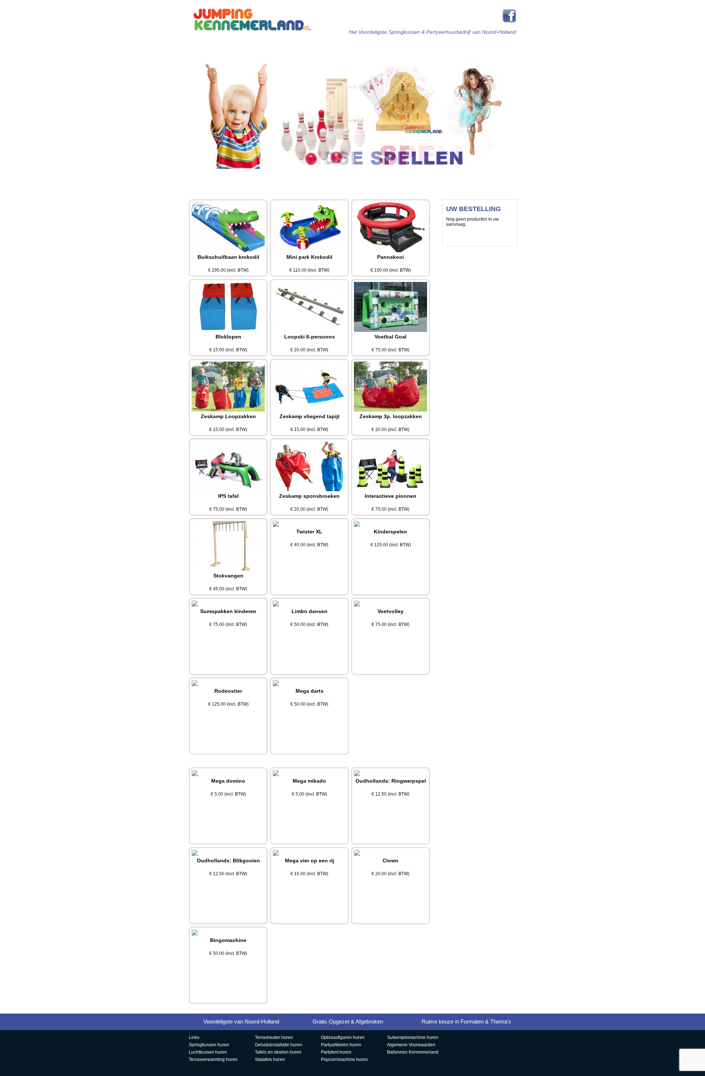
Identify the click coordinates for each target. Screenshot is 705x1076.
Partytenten (433, 46)
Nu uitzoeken (480, 236)
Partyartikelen (487, 46)
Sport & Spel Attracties (379, 47)
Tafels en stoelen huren (278, 1052)
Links (194, 1037)
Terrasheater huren (274, 1037)
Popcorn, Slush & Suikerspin (268, 178)
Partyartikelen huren (341, 1044)
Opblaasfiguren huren (343, 1037)
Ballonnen (376, 177)
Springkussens (271, 46)
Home (226, 46)
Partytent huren (336, 1052)
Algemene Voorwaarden (411, 1044)
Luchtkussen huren (208, 1052)
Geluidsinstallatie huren (278, 1044)
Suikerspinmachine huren (412, 1037)
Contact (483, 177)
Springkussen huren (209, 1044)
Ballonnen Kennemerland (412, 1052)
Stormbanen (325, 46)
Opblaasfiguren (215, 177)
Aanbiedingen (321, 177)
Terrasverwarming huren (213, 1059)
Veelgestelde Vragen (430, 178)
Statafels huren (270, 1059)
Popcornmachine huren (344, 1059)
